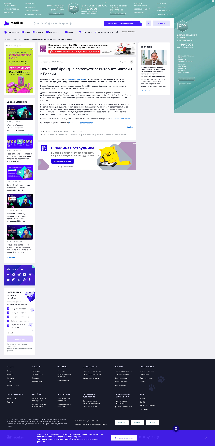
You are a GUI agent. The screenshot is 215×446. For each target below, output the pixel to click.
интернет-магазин (76, 79)
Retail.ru (130, 127)
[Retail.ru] (17, 23)
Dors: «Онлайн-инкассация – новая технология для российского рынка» (19, 187)
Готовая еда (144, 374)
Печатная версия (121, 378)
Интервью (10, 378)
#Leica (48, 131)
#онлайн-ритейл (76, 131)
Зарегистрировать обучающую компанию (91, 402)
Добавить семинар (90, 407)
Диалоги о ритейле (147, 371)
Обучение (62, 367)
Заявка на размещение (123, 371)
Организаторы (37, 374)
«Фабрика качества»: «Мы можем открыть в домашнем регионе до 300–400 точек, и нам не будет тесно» (19, 248)
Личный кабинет (15, 394)
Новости (17, 39)
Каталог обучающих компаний (64, 375)
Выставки (35, 378)
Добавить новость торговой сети (39, 405)
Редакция (137, 422)
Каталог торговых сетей (92, 374)
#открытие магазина (60, 131)
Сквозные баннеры (122, 374)
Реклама (119, 367)
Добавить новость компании (64, 405)
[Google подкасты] (67, 23)
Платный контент (121, 382)
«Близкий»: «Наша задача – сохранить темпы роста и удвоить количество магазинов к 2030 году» (18, 217)
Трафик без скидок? (147, 406)
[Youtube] (53, 23)
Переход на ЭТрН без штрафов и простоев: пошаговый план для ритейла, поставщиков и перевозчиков (19, 157)
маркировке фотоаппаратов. (81, 123)
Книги (143, 394)
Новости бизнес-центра (92, 371)
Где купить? (144, 409)
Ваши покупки (12, 398)
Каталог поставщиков (91, 378)
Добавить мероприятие (123, 407)
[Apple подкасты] (70, 23)
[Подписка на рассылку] (35, 23)
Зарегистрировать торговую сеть (39, 399)
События (36, 367)
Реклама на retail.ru (13, 46)
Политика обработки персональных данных (91, 424)
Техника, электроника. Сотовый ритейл (111, 135)
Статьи (9, 371)
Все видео (11, 257)
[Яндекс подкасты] (63, 23)
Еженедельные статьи (19, 313)
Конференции (37, 382)
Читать (144, 90)
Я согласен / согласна (123, 438)
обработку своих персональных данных (19, 349)
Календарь (36, 371)
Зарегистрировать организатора (121, 402)
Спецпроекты (147, 367)
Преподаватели (63, 380)
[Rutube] (56, 23)
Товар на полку (120, 385)
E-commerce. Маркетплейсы (56, 135)
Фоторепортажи (13, 385)
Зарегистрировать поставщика (64, 399)
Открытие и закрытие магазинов (18, 326)
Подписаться (20, 339)
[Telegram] (45, 23)
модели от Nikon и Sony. (121, 118)
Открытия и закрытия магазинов (82, 135)
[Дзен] (60, 23)
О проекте (121, 422)
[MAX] (42, 23)
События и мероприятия (20, 321)
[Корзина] (148, 23)
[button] (54, 32)
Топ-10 (142, 402)
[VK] (38, 23)
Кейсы (9, 382)
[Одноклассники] (49, 23)
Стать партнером (146, 378)
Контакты (152, 422)
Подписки (10, 402)
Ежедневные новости (19, 309)
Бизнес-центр (90, 367)
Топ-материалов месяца (20, 317)
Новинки (143, 398)
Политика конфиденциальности (87, 421)
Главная (7, 39)
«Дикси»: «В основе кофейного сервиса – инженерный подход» (16, 127)
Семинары (61, 371)
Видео (142, 382)
